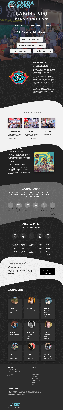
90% (40, 236)
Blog (33, 384)
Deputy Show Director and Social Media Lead (47, 313)
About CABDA (13, 388)
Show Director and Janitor (14, 311)
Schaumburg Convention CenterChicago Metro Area (15, 136)
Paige (46, 332)
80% (15, 236)
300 (35, 205)
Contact (34, 382)
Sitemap (24, 407)
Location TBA (48, 134)
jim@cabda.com (12, 375)
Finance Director (31, 310)
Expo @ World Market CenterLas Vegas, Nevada (31, 136)
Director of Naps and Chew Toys (48, 357)
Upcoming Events (31, 112)
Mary (29, 308)
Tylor (46, 308)
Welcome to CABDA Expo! (41, 64)
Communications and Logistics (14, 357)
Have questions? (17, 263)
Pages (34, 367)
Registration (35, 378)
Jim (12, 308)
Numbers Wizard (14, 334)
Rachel (30, 332)
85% (31, 236)
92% (23, 236)
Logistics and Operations (30, 357)
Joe (11, 354)
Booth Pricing (35, 374)
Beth (12, 332)
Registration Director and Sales (30, 336)
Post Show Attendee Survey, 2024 (31, 227)
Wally (46, 354)
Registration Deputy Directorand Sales (48, 336)
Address (10, 367)
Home (33, 370)
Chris (29, 354)
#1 (52, 205)
